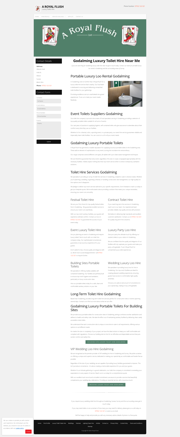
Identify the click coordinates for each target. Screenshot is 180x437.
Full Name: (39, 97)
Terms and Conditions (136, 423)
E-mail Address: (41, 105)
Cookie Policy (124, 423)
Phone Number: (41, 113)
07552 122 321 (140, 6)
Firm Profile (45, 16)
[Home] (37, 8)
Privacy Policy (114, 423)
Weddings (71, 423)
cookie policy (20, 428)
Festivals (78, 423)
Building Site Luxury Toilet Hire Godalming (106, 342)
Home (37, 16)
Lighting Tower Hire (88, 423)
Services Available (58, 16)
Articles (70, 16)
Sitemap (90, 426)
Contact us (79, 16)
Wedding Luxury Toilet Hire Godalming (106, 384)
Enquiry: (39, 120)
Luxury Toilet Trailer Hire (59, 423)
